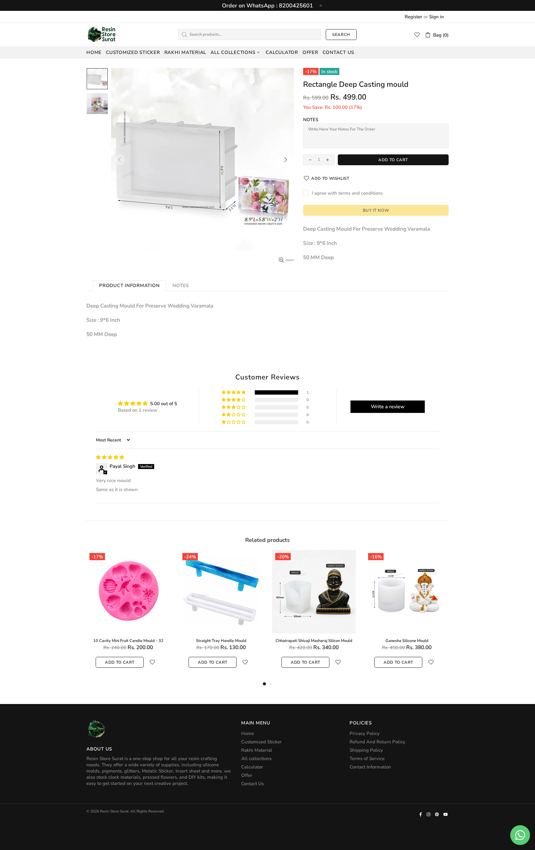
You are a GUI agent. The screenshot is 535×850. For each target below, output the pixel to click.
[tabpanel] (128, 615)
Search (341, 35)
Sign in (436, 17)
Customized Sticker (261, 742)
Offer (246, 775)
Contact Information (370, 767)
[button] (234, 392)
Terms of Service (367, 758)
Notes (310, 120)
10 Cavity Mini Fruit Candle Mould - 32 (128, 641)
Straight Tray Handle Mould (221, 641)
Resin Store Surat (101, 34)
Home (247, 733)
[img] (110, 457)
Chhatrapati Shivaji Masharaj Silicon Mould (314, 641)
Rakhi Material (256, 750)
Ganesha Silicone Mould (406, 641)
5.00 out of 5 (163, 404)
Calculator (252, 767)
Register (413, 17)
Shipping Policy (366, 750)
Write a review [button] (388, 406)
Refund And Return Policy (377, 742)
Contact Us (252, 784)
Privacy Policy (365, 733)
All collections (256, 758)
